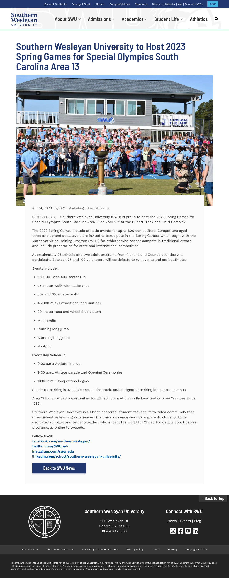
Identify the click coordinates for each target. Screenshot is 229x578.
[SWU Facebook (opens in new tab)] (180, 531)
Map (180, 4)
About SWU (66, 19)
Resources (141, 4)
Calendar (170, 4)
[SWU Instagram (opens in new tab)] (173, 531)
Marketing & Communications (100, 549)
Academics (132, 19)
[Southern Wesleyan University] (45, 522)
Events (185, 521)
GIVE (213, 4)
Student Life (166, 19)
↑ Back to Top (213, 498)
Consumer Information (60, 549)
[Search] (214, 19)
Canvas (189, 4)
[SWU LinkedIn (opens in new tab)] (195, 531)
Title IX (155, 549)
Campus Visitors (119, 4)
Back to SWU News (59, 468)
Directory (157, 4)
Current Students (55, 4)
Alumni (100, 4)
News (172, 521)
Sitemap (172, 549)
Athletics (199, 19)
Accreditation (30, 549)
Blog (197, 521)
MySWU (199, 4)
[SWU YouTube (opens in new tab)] (188, 531)
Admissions (99, 19)
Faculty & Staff (81, 4)
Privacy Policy (134, 549)
